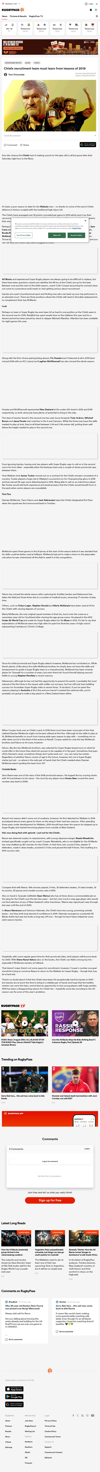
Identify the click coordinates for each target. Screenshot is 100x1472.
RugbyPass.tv (30, 1426)
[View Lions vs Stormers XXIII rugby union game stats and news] (41, 29)
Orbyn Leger (24, 605)
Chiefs (26, 155)
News (4, 16)
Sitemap (8, 1447)
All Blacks (7, 279)
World (27, 1452)
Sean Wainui (43, 895)
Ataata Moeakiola (84, 838)
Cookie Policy (50, 1431)
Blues (67, 620)
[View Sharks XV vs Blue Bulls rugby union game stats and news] (57, 29)
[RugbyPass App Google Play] (50, 1397)
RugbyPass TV (36, 16)
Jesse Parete (19, 421)
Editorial (48, 1457)
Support (48, 1447)
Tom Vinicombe (16, 74)
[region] (50, 230)
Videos (8, 1442)
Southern (28, 1447)
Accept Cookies (76, 235)
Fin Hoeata (55, 358)
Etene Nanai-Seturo (26, 959)
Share (26, 145)
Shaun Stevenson (13, 910)
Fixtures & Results (18, 16)
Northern (28, 1441)
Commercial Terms (53, 1436)
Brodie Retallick (10, 232)
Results (8, 1431)
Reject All (57, 235)
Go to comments (14, 1339)
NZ (26, 1457)
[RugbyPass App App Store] (50, 1389)
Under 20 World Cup (12, 620)
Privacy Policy (51, 1420)
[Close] (85, 220)
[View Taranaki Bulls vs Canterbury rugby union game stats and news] (89, 29)
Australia (25, 690)
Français (28, 1463)
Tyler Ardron (76, 417)
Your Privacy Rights (24, 235)
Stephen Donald (40, 605)
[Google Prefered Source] (86, 145)
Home (7, 1420)
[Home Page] (13, 10)
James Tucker (28, 475)
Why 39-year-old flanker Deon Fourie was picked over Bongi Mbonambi (24, 1307)
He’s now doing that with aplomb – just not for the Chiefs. (31, 832)
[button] (97, 16)
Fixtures (8, 1426)
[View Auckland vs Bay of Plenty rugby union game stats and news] (25, 29)
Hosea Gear (71, 778)
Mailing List (30, 1431)
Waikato (44, 206)
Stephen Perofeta (26, 675)
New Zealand (46, 409)
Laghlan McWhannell (49, 361)
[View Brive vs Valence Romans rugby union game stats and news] (73, 29)
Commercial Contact (53, 1452)
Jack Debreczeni (47, 500)
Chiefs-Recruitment (12, 136)
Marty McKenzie (61, 605)
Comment (12, 145)
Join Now (29, 1420)
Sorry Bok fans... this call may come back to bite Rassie (74, 1307)
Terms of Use (50, 1426)
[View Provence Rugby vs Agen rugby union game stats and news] (9, 29)
